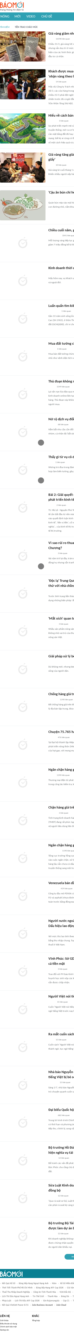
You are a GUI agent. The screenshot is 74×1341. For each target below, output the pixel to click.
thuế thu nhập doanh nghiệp (16, 1292)
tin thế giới (38, 1296)
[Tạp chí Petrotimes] (53, 889)
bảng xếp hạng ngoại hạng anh (33, 1283)
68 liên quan (63, 425)
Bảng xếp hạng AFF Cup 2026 (49, 1288)
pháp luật (6, 1301)
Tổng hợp (36, 1321)
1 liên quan (66, 311)
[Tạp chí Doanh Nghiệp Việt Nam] (51, 591)
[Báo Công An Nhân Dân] (54, 236)
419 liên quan (66, 889)
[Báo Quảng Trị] (53, 311)
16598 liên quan (63, 39)
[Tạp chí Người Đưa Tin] (51, 273)
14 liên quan (61, 82)
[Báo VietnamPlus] (53, 700)
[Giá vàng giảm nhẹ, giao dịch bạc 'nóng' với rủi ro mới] (23, 46)
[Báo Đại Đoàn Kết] (52, 624)
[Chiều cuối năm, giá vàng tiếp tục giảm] (23, 243)
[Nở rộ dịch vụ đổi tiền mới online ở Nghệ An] (23, 432)
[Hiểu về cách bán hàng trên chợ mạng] (23, 128)
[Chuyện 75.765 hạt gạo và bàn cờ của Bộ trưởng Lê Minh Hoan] (23, 745)
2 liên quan (61, 505)
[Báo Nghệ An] (52, 425)
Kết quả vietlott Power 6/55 (15, 1305)
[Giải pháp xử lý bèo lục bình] (23, 669)
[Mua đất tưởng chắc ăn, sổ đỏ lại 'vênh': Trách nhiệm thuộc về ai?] (23, 356)
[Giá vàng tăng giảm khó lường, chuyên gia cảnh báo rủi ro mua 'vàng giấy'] (23, 167)
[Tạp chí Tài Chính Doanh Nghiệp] (52, 1158)
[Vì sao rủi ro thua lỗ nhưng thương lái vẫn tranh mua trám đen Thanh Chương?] (23, 556)
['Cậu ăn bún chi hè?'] (23, 205)
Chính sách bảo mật (8, 1327)
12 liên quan (63, 1158)
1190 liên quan (66, 700)
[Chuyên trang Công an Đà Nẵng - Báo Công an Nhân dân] (51, 387)
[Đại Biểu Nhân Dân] (51, 505)
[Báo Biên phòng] (52, 121)
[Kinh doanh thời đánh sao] (23, 281)
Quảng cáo (4, 1330)
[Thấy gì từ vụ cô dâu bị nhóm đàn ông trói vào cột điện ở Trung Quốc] (23, 470)
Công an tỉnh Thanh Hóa (44, 1292)
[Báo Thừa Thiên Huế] (51, 198)
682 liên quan (64, 1115)
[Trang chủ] (12, 6)
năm (54, 1283)
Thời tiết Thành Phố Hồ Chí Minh (17, 1288)
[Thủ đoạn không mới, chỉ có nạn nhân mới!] (23, 394)
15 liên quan (62, 1002)
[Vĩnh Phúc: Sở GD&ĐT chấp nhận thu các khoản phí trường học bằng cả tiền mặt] (23, 971)
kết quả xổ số (8, 1283)
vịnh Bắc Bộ (65, 1292)
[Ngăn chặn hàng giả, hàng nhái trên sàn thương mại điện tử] (23, 783)
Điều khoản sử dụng (8, 1324)
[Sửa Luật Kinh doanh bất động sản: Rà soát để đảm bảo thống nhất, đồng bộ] (23, 1198)
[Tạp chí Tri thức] (50, 462)
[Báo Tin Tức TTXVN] (51, 39)
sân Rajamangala (51, 1301)
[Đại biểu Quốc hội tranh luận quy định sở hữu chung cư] (23, 1123)
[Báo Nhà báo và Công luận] (52, 1083)
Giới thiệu (4, 1321)
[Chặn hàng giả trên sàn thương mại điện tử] (23, 820)
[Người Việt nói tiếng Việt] (23, 1009)
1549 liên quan (63, 387)
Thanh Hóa (52, 1296)
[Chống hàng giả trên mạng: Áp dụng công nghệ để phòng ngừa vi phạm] (23, 707)
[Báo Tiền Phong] (52, 737)
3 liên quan (63, 121)
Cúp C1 (66, 1301)
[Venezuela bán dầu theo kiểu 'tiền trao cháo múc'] (23, 896)
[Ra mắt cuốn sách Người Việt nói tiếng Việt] (23, 1047)
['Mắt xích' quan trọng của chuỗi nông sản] (23, 631)
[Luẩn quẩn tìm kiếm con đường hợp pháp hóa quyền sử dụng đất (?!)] (23, 319)
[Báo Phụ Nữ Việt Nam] (54, 932)
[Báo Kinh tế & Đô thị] (52, 969)
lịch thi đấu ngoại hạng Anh (15, 1296)
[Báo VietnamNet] (51, 349)
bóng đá (65, 1296)
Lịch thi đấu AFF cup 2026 (27, 1301)
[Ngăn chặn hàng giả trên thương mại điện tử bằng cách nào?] (23, 858)
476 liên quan (64, 737)
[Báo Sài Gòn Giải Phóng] (52, 1234)
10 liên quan (61, 165)
